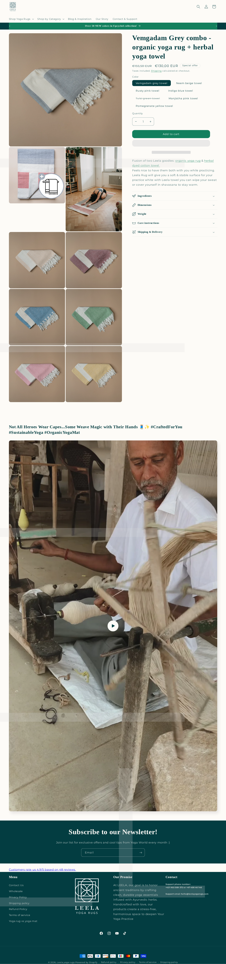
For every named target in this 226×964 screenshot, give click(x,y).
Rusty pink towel (147, 90)
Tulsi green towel (149, 99)
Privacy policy (127, 962)
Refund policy (108, 962)
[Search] (198, 7)
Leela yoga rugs (66, 962)
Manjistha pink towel (183, 98)
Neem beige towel (189, 83)
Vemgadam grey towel (151, 83)
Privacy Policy (18, 897)
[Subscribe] (141, 852)
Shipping (156, 71)
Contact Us (16, 885)
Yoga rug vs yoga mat (23, 921)
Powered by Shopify (86, 962)
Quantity (137, 113)
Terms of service (19, 915)
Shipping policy (19, 903)
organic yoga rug (187, 160)
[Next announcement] (216, 26)
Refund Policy (18, 909)
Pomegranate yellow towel (154, 105)
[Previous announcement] (9, 26)
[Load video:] (113, 625)
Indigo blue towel (180, 90)
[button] (171, 144)
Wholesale (16, 891)
